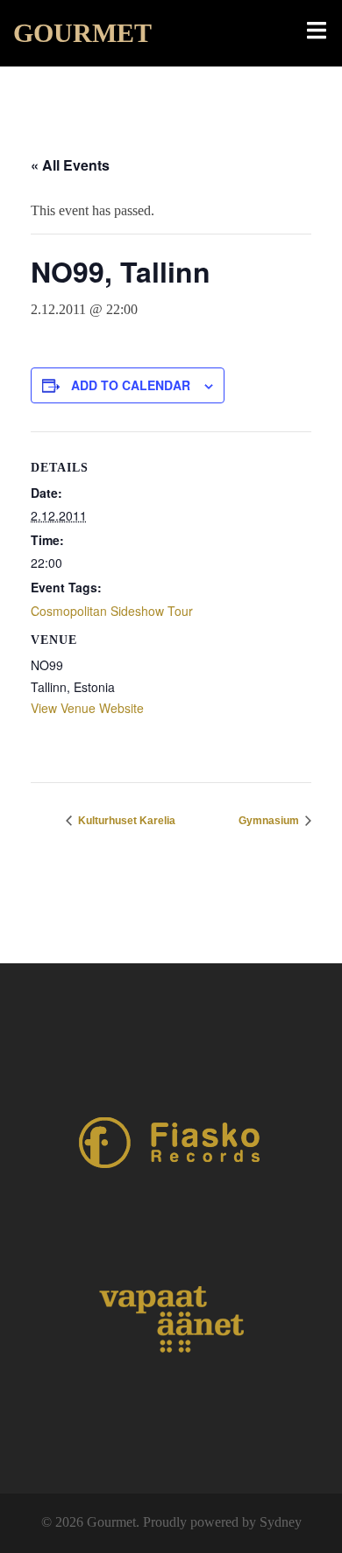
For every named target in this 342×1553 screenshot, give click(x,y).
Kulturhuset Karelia (125, 821)
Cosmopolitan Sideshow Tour (112, 610)
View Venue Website (87, 708)
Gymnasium (270, 821)
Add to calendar (130, 385)
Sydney (281, 1522)
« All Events (70, 165)
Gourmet (82, 32)
